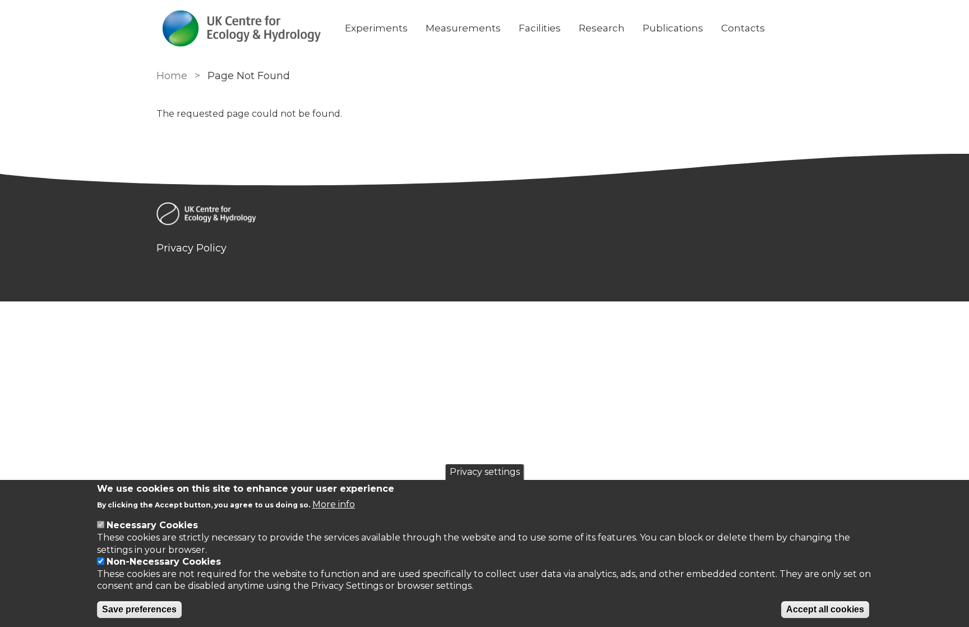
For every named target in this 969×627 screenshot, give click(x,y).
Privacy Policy (191, 248)
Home (171, 76)
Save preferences (139, 609)
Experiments (376, 28)
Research (602, 28)
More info (333, 504)
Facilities (540, 28)
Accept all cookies (825, 609)
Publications (673, 28)
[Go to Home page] (241, 28)
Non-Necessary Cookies (164, 561)
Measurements (463, 28)
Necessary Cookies (152, 525)
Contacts (743, 28)
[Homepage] (484, 215)
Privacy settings (485, 471)
